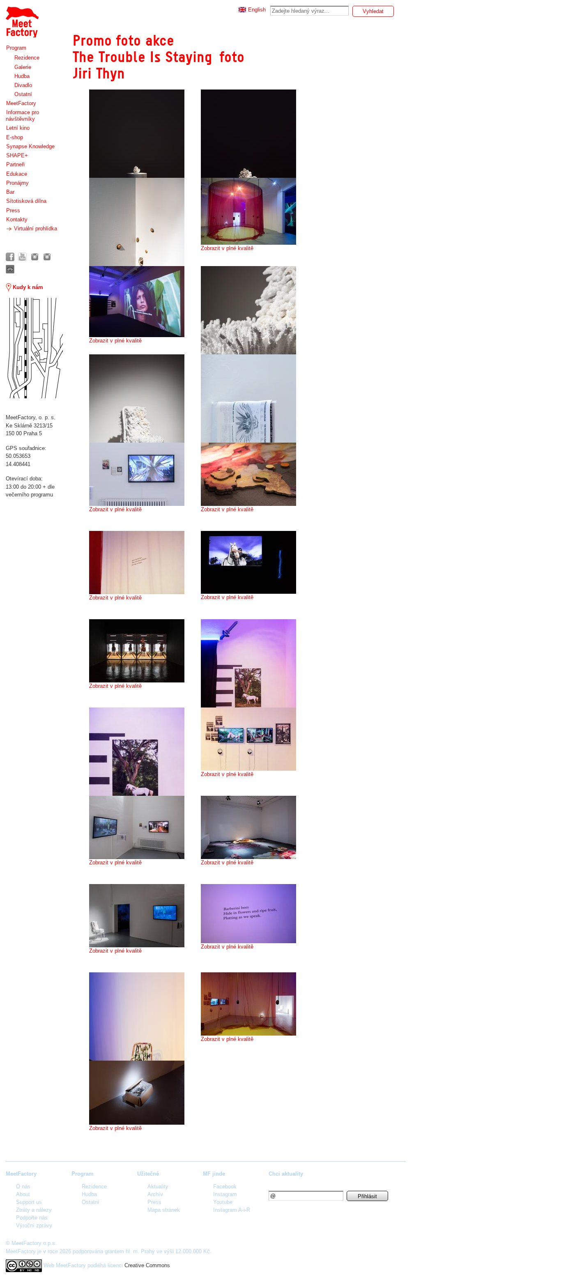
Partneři (15, 164)
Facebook (225, 1186)
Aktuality (157, 1186)
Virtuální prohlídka (34, 228)
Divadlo (23, 85)
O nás (23, 1186)
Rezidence (26, 58)
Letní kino (18, 128)
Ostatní (23, 94)
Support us (29, 1202)
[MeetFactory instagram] (34, 257)
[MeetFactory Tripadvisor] (10, 269)
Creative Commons (147, 1265)
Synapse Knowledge (30, 146)
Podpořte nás (32, 1218)
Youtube (222, 1202)
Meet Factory (22, 18)
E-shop (14, 137)
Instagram (225, 1194)
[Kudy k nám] (34, 348)
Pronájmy (17, 183)
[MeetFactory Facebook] (10, 257)
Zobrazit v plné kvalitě (227, 248)
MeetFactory (21, 103)
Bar (10, 192)
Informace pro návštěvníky (22, 115)
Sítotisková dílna (26, 201)
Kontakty (17, 219)
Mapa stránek (163, 1210)
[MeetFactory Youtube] (22, 257)
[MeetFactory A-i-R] (47, 257)
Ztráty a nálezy (34, 1210)
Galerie (22, 67)
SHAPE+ (17, 155)
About (23, 1194)
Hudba (22, 76)
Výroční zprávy (34, 1225)
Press (13, 210)
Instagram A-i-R (231, 1210)
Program (16, 48)
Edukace (16, 174)
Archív (155, 1194)
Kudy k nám (27, 287)
